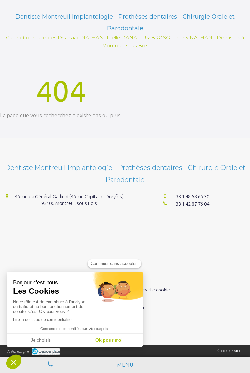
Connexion (230, 350)
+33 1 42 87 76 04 (191, 204)
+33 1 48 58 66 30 (191, 196)
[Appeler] (50, 365)
